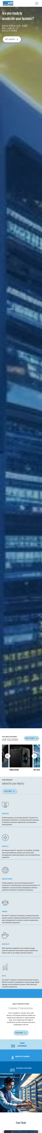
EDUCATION (5, 813)
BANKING (4, 911)
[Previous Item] (7, 756)
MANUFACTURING (7, 879)
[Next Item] (34, 756)
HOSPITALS (5, 846)
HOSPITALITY (6, 944)
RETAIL (4, 976)
